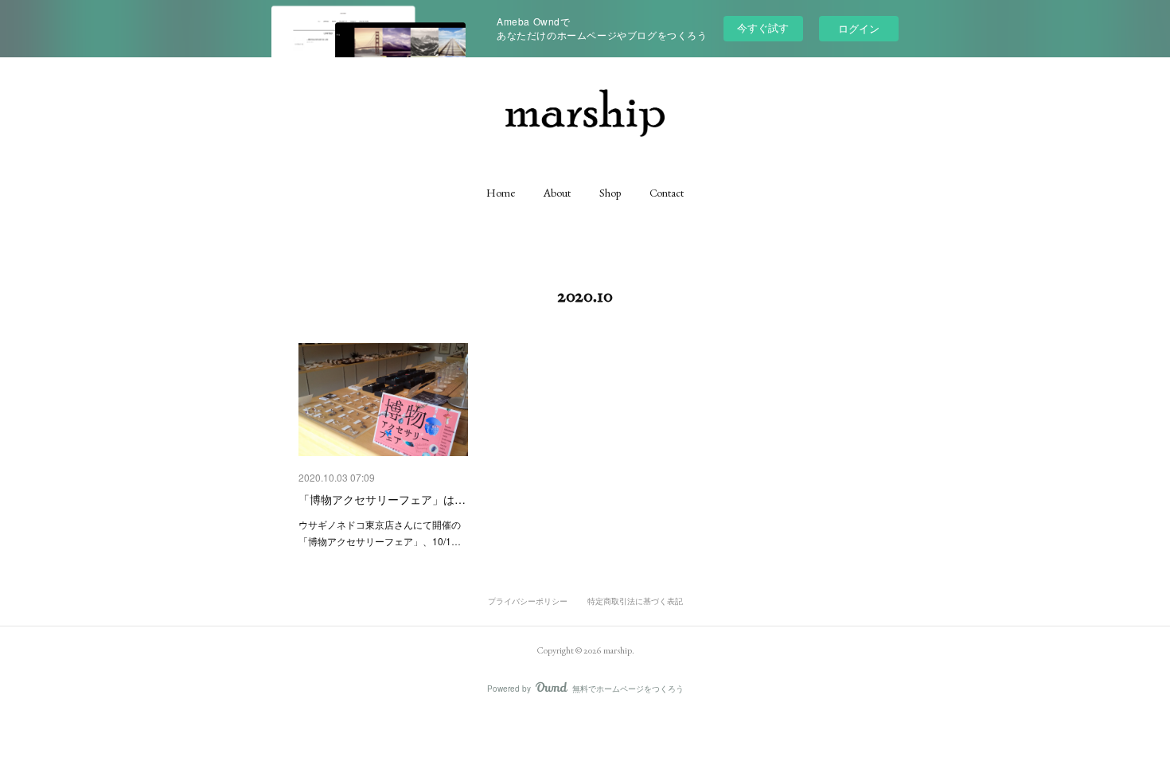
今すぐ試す (763, 27)
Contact (666, 192)
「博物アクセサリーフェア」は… (382, 499)
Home (500, 192)
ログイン (858, 28)
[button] (500, 193)
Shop (610, 192)
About (557, 192)
